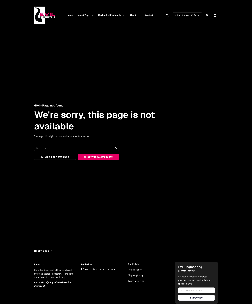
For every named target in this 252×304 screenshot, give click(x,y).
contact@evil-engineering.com (100, 269)
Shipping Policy (135, 275)
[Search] (116, 148)
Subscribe (196, 297)
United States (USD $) (185, 15)
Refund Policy (134, 269)
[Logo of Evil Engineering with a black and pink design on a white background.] (47, 15)
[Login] (207, 15)
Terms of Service (136, 280)
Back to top (41, 250)
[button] (167, 15)
